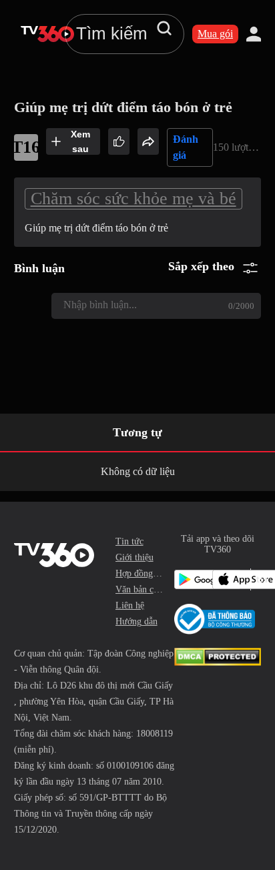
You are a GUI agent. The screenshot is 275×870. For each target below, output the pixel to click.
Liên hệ (129, 605)
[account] (253, 34)
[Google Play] (190, 579)
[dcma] (217, 662)
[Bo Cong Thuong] (214, 619)
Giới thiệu (134, 557)
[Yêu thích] (118, 141)
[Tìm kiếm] (164, 28)
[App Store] (228, 579)
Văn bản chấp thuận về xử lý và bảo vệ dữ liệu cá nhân (139, 589)
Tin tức (129, 541)
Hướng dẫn (136, 621)
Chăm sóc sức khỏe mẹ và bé (133, 198)
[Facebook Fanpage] (258, 579)
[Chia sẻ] (148, 141)
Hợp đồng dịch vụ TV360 (139, 573)
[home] (47, 34)
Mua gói (215, 33)
